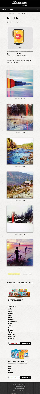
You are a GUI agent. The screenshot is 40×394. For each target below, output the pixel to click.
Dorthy (10, 372)
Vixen (10, 332)
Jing (9, 305)
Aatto (10, 309)
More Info (20, 343)
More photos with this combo (16, 83)
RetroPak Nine (15, 300)
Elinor (10, 370)
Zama (10, 326)
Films (19, 13)
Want (10, 22)
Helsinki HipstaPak (17, 362)
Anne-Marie (12, 307)
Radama (11, 338)
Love (18, 22)
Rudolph (11, 313)
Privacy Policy (19, 388)
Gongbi (10, 319)
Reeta (23, 13)
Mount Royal (12, 321)
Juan (10, 311)
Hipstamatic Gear (11, 13)
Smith (10, 315)
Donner (11, 330)
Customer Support (19, 386)
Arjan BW (11, 336)
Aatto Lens (22, 98)
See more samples (14, 274)
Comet (10, 328)
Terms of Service (18, 390)
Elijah (10, 317)
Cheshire (11, 334)
